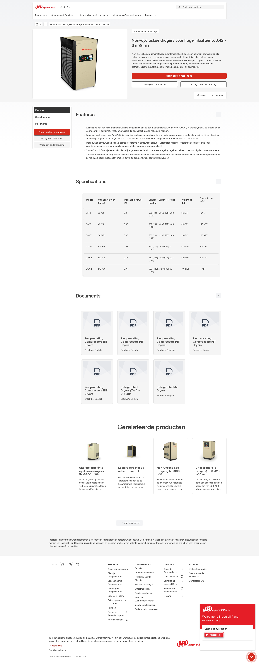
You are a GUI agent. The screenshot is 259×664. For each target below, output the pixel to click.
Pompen (112, 607)
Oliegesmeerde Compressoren (115, 582)
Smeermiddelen (142, 588)
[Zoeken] (178, 7)
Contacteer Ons (196, 580)
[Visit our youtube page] (70, 564)
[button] (151, 114)
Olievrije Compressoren (115, 575)
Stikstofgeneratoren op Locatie (117, 602)
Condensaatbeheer (144, 593)
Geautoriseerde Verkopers (196, 575)
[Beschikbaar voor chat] (251, 657)
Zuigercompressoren (118, 569)
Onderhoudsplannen (144, 572)
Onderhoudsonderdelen (146, 609)
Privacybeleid (55, 645)
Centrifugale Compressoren (115, 590)
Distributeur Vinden (198, 569)
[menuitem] (41, 15)
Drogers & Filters (116, 596)
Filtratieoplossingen (144, 584)
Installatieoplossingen (145, 605)
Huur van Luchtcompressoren (144, 599)
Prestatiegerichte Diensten (143, 579)
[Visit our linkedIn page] (62, 564)
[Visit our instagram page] (77, 564)
